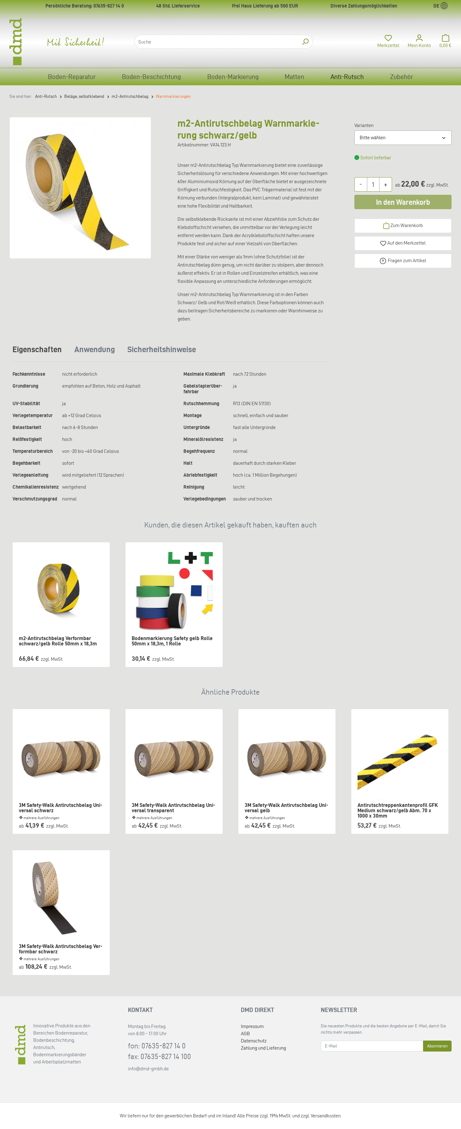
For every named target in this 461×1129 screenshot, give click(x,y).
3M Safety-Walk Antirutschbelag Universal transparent (173, 808)
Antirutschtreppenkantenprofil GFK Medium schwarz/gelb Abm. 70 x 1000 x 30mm (398, 808)
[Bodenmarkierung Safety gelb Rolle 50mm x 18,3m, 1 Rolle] (174, 591)
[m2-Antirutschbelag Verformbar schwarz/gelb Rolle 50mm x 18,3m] (61, 591)
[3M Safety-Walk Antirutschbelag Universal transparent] (174, 757)
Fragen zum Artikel (407, 260)
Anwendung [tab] (94, 349)
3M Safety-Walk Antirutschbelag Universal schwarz (60, 808)
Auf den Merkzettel (406, 243)
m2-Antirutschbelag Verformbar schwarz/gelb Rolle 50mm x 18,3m (58, 641)
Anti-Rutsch (347, 76)
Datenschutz (254, 1040)
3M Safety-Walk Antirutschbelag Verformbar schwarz (60, 949)
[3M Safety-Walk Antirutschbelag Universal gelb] (287, 757)
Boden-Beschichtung (151, 76)
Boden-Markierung (233, 76)
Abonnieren (437, 1046)
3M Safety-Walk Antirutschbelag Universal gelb (286, 808)
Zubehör (401, 76)
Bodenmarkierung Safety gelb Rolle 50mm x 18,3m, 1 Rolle (172, 641)
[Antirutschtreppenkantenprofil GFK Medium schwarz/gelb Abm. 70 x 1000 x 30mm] (400, 757)
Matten (294, 76)
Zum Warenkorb (406, 225)
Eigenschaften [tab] (37, 349)
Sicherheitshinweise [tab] (161, 349)
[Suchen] (305, 42)
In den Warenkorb (403, 202)
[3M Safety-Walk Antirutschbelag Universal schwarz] (61, 757)
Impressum (252, 1026)
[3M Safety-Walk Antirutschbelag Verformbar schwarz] (61, 898)
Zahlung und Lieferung (263, 1048)
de (437, 5)
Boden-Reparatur (72, 76)
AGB (245, 1033)
